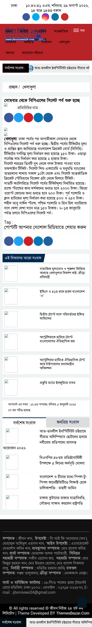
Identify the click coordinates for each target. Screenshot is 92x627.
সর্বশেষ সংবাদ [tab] (24, 423)
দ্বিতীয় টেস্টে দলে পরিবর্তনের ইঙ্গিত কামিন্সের (62, 316)
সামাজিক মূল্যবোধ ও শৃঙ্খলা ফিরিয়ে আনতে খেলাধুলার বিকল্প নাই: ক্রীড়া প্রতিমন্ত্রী (62, 273)
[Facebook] (8, 117)
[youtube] (65, 16)
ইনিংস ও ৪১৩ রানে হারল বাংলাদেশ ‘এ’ (62, 293)
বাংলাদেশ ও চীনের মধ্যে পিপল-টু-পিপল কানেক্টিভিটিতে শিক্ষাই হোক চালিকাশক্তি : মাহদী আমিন (63, 482)
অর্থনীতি (29, 42)
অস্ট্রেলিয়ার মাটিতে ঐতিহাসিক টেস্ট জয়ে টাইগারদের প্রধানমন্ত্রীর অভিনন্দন (62, 364)
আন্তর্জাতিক (61, 31)
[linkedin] (56, 16)
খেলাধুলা (64, 42)
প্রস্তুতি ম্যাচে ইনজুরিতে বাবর (57, 382)
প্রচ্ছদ (9, 31)
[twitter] (37, 16)
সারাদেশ (41, 31)
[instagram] (46, 16)
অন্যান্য (10, 53)
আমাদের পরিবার (32, 53)
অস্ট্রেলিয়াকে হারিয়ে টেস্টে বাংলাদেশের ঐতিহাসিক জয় (57, 339)
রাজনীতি (11, 42)
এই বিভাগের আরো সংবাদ (23, 258)
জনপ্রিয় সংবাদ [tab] (68, 422)
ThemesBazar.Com (72, 613)
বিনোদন (46, 42)
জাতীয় (24, 31)
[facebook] (27, 16)
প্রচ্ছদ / (14, 87)
